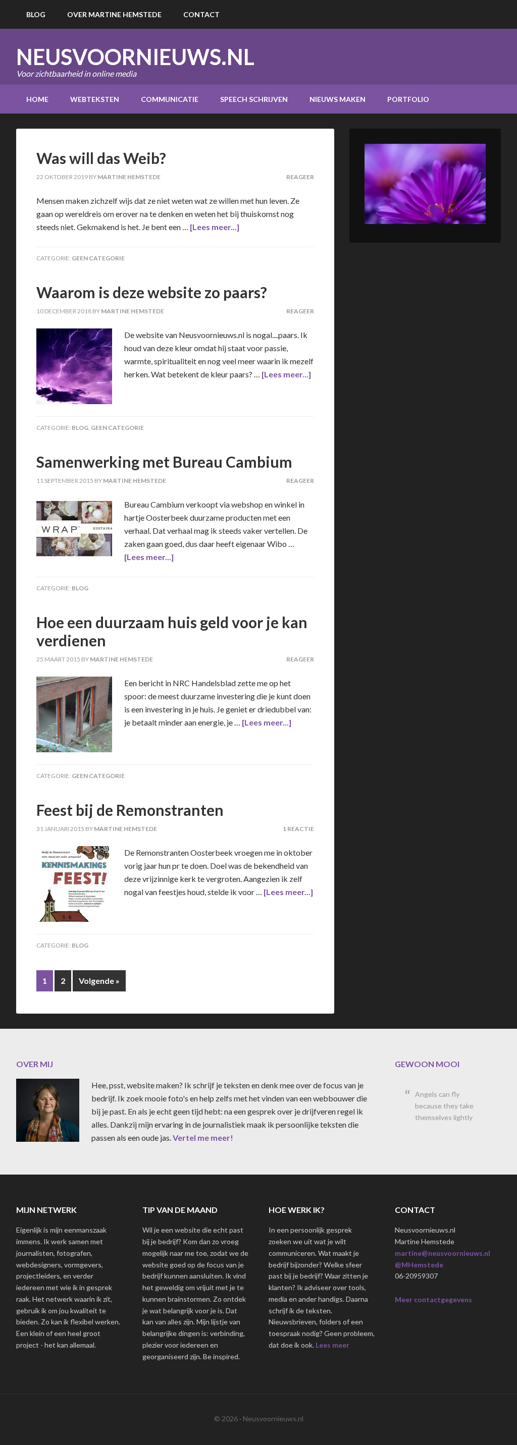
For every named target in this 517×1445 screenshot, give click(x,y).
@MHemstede (419, 1264)
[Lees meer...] (214, 227)
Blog (80, 427)
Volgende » (99, 980)
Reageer (300, 177)
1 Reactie (298, 828)
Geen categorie (98, 258)
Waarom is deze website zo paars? (151, 292)
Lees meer (332, 1345)
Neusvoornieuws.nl (135, 57)
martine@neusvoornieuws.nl (442, 1253)
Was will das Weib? (101, 158)
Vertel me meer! (203, 1137)
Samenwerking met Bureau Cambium (164, 462)
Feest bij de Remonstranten (130, 810)
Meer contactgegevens (433, 1299)
